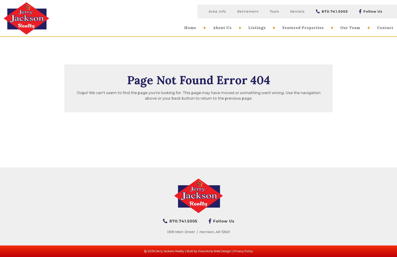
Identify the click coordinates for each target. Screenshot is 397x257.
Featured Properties (303, 27)
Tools (274, 11)
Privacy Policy (243, 251)
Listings (257, 27)
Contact (385, 27)
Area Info (217, 11)
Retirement (248, 11)
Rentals (297, 11)
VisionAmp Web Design (214, 251)
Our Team (350, 27)
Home (190, 27)
